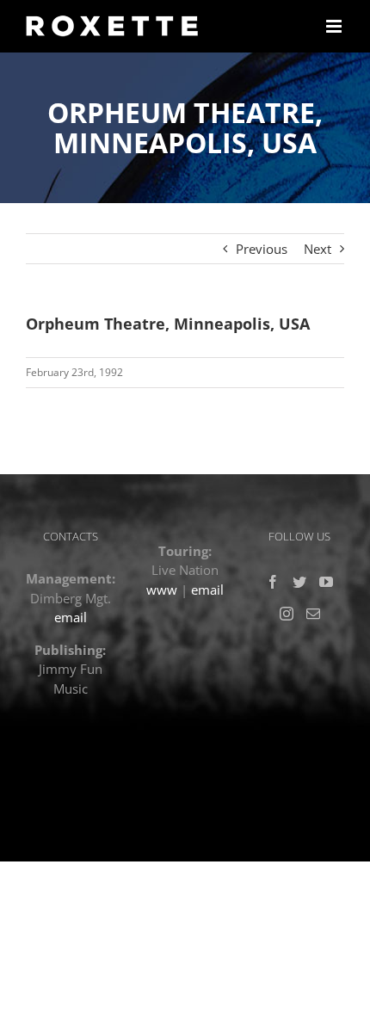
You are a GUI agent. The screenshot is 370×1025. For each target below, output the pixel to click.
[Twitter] (299, 582)
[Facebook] (273, 582)
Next (317, 248)
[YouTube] (326, 582)
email (70, 617)
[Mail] (313, 614)
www (161, 589)
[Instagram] (286, 614)
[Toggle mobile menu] (335, 26)
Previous (261, 248)
